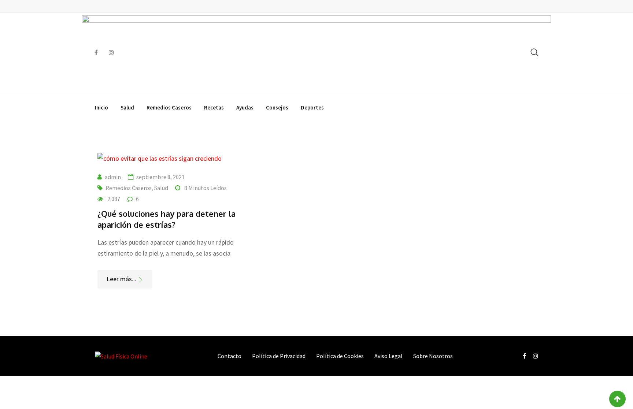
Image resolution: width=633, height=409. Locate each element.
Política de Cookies (340, 356)
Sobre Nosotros (433, 356)
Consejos (277, 107)
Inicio (101, 107)
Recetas (214, 107)
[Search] (534, 52)
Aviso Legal (388, 356)
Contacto (229, 356)
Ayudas (244, 107)
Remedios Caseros (169, 107)
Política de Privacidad (279, 356)
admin (113, 177)
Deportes (312, 107)
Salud (127, 107)
